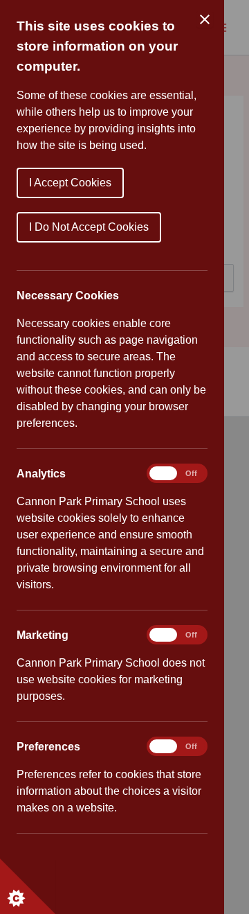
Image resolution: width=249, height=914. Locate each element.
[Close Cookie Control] (204, 19)
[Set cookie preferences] (27, 886)
